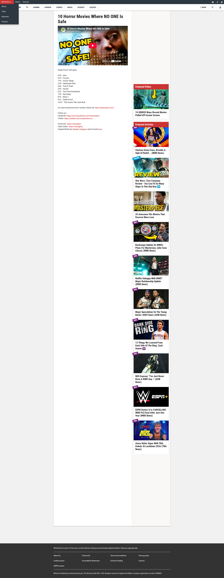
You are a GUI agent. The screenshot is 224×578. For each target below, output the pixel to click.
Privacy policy (144, 555)
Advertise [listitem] (5, 17)
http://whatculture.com (104, 108)
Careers (142, 561)
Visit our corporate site (129, 548)
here (100, 129)
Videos (17, 2)
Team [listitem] (4, 12)
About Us (57, 555)
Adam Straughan (74, 124)
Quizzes (26, 2)
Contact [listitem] (5, 22)
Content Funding (116, 561)
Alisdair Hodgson (80, 129)
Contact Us (86, 555)
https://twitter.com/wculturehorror (78, 118)
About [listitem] (4, 6)
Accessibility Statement (91, 561)
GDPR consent (59, 566)
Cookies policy (59, 561)
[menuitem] (7, 2)
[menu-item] (19, 7)
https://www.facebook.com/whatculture (83, 116)
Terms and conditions (118, 555)
